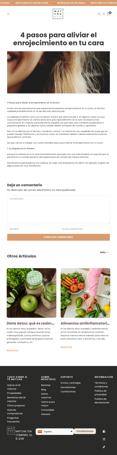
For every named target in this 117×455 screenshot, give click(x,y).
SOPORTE (67, 377)
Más (103, 252)
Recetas (45, 385)
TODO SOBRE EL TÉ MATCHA (17, 378)
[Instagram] (104, 439)
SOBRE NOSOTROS (48, 378)
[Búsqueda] (99, 14)
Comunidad (47, 410)
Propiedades (14, 393)
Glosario (45, 414)
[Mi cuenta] (103, 14)
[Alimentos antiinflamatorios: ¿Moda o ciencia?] (85, 293)
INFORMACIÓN (102, 377)
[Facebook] (104, 431)
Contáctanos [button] (84, 431)
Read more (12, 350)
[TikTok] (104, 447)
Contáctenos (68, 391)
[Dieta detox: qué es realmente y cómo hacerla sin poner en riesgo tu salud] (31, 293)
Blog (43, 389)
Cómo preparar (16, 405)
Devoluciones (68, 387)
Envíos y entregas (71, 383)
